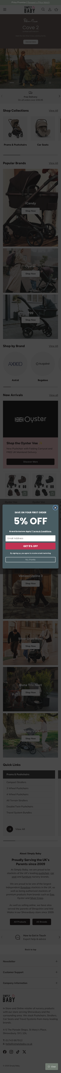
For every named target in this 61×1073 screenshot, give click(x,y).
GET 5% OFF (30, 546)
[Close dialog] (55, 508)
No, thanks (30, 559)
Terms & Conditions (41, 531)
